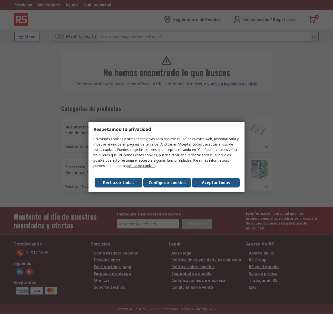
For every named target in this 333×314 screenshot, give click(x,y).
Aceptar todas (216, 182)
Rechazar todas (118, 182)
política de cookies (140, 165)
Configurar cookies (167, 182)
